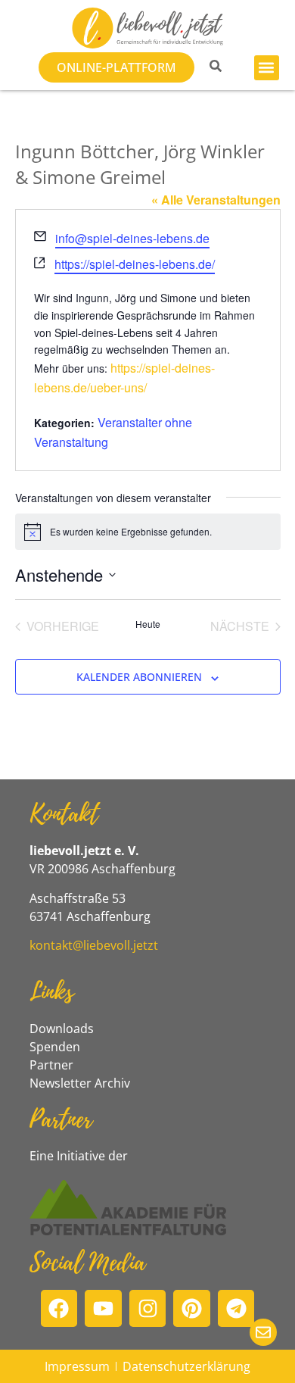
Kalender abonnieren (139, 677)
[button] (266, 67)
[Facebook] (59, 1308)
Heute (147, 624)
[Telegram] (236, 1308)
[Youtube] (103, 1308)
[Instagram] (147, 1308)
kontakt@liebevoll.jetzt (94, 945)
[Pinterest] (191, 1308)
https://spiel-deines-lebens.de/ (134, 264)
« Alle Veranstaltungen (216, 199)
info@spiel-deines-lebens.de (132, 238)
